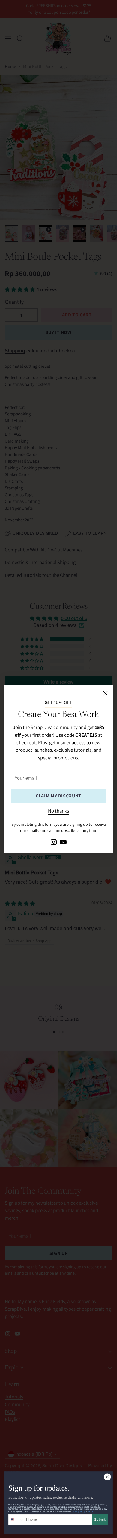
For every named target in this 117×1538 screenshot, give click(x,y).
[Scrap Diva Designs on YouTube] (63, 843)
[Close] (105, 693)
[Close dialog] (107, 1477)
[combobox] (16, 1520)
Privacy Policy (79, 1511)
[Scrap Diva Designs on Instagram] (53, 843)
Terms (90, 1511)
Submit (100, 1519)
